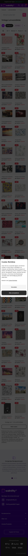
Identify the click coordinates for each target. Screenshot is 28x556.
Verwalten (14, 287)
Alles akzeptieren (14, 293)
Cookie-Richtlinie (12, 280)
